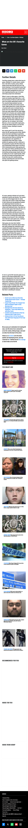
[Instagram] (20, 824)
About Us (4, 816)
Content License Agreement (15, 802)
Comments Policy (5, 798)
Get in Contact (5, 802)
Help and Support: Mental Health (8, 808)
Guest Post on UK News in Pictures (9, 804)
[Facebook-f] (3, 824)
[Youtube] (16, 824)
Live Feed (19, 808)
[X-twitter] (7, 824)
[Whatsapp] (12, 824)
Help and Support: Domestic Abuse (9, 806)
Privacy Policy (10, 362)
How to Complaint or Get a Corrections (10, 800)
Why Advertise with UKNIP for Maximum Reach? (12, 814)
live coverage (21, 339)
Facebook (11, 336)
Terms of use (4, 812)
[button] (3, 70)
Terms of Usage (16, 810)
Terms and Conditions (6, 810)
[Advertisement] (14, 15)
